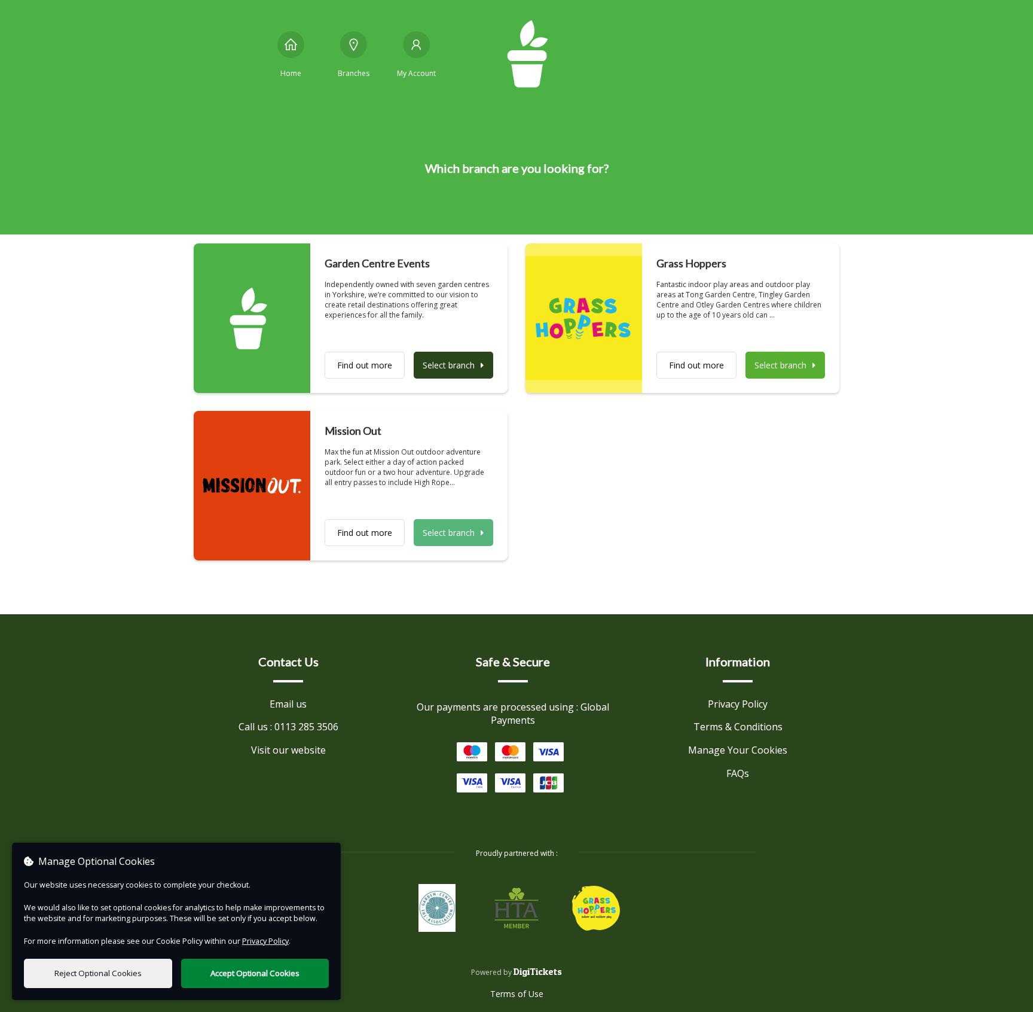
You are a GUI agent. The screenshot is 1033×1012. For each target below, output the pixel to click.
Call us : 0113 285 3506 (288, 726)
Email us (288, 704)
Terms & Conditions (738, 726)
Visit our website (288, 750)
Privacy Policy (738, 704)
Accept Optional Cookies (254, 973)
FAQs (737, 773)
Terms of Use (516, 993)
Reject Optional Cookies (98, 973)
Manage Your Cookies (737, 750)
